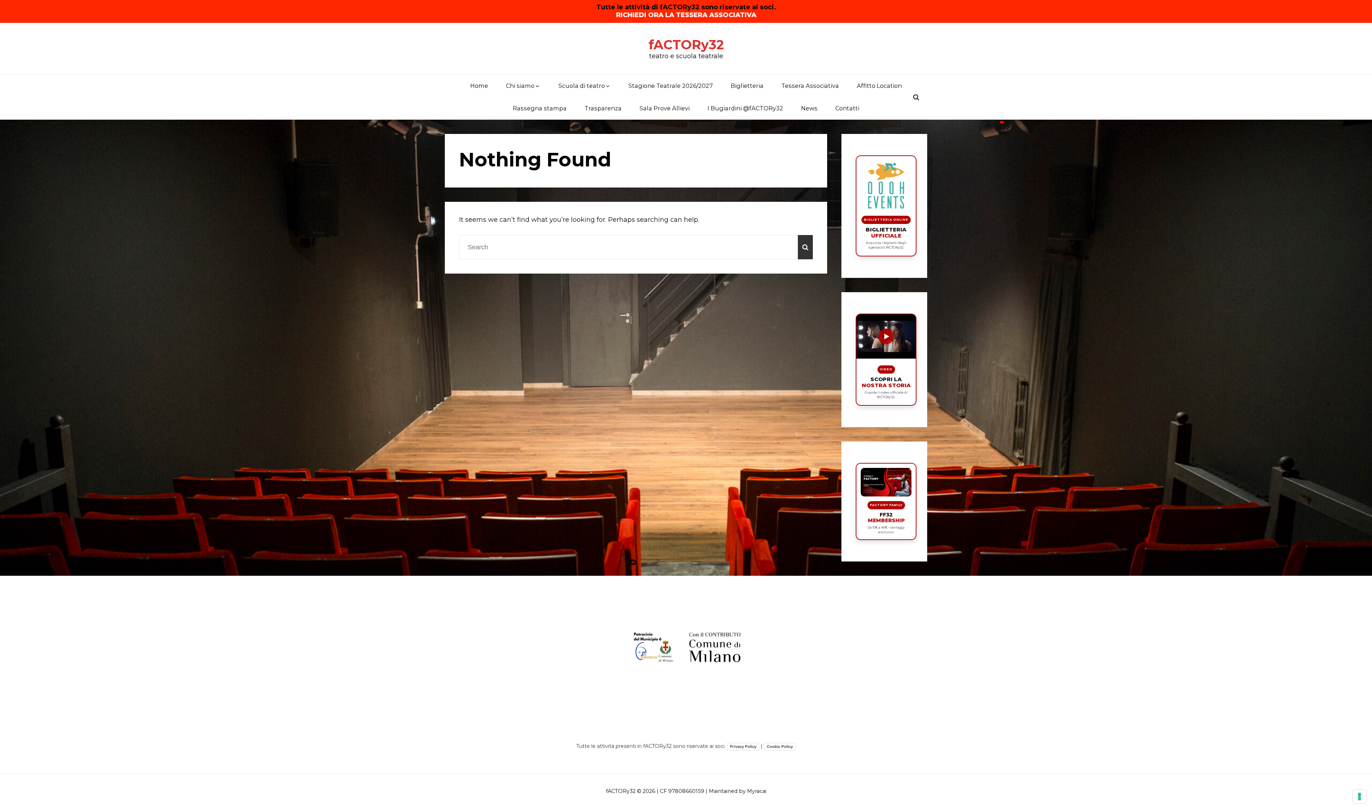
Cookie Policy (780, 746)
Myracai (756, 791)
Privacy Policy (743, 746)
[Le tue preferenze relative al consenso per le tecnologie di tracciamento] (1359, 796)
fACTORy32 (686, 45)
